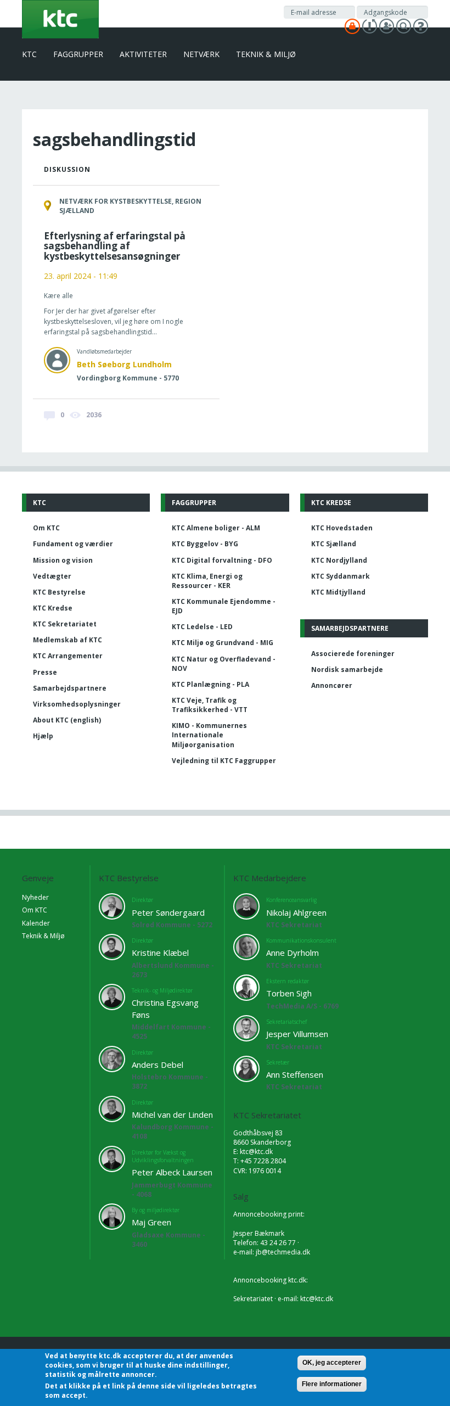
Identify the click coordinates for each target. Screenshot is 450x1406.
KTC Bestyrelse (59, 592)
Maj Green (151, 1222)
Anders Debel (157, 1064)
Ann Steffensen (294, 1074)
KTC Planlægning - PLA (210, 684)
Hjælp (43, 736)
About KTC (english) (67, 720)
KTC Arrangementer (68, 655)
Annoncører (331, 685)
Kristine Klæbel (160, 952)
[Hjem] (60, 18)
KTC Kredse (52, 608)
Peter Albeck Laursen (172, 1172)
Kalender (36, 923)
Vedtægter (52, 576)
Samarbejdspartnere (69, 688)
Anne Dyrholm (292, 952)
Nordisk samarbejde (347, 669)
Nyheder (35, 897)
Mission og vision (63, 560)
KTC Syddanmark (340, 576)
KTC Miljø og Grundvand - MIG (222, 642)
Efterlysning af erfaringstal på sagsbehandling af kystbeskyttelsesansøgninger (114, 245)
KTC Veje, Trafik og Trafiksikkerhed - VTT (210, 705)
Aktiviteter (143, 54)
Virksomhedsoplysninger (77, 704)
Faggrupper (78, 54)
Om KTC (46, 528)
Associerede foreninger (353, 653)
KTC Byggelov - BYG (205, 543)
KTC (29, 54)
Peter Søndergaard (168, 912)
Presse (45, 672)
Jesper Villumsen (297, 1033)
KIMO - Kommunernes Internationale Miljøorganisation (209, 735)
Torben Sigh (289, 993)
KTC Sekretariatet (65, 624)
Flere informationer (332, 1384)
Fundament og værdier (73, 543)
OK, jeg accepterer (331, 1362)
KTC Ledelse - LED (202, 626)
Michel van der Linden (172, 1114)
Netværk (201, 54)
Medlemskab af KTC (67, 640)
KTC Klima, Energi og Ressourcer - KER (207, 581)
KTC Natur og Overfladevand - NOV (223, 663)
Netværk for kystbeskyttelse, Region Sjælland (130, 206)
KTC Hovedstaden (342, 528)
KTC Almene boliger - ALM (216, 528)
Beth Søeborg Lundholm (124, 364)
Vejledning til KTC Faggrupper (224, 760)
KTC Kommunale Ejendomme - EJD (223, 606)
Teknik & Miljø (266, 54)
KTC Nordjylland (339, 560)
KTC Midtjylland (338, 592)
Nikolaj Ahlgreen (296, 912)
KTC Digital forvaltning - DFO (222, 560)
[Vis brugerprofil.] (57, 360)
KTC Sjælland (333, 543)
